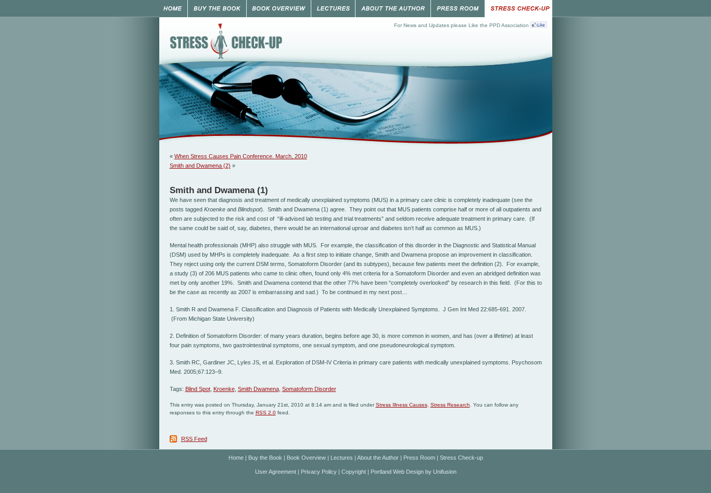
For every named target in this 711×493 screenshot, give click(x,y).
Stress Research (450, 405)
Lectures (342, 457)
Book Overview (306, 457)
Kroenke (224, 389)
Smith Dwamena (258, 389)
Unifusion (444, 472)
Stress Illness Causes (401, 405)
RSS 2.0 (266, 412)
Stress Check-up (461, 457)
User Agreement (275, 472)
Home (236, 457)
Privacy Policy (319, 472)
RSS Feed (194, 439)
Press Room (419, 457)
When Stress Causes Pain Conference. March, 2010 (240, 156)
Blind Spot (197, 389)
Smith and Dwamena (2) (200, 165)
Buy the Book (265, 457)
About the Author (378, 457)
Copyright (353, 472)
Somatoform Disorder (309, 389)
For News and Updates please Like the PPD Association (461, 25)
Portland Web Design (397, 472)
